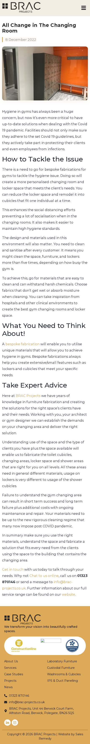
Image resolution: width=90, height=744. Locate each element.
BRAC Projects (28, 396)
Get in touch (12, 569)
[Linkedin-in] (7, 722)
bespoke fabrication (22, 344)
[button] (84, 8)
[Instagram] (15, 722)
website (68, 594)
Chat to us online (44, 576)
